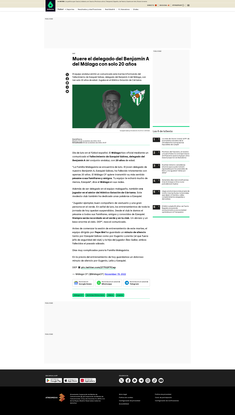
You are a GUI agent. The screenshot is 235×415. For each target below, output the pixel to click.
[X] (67, 76)
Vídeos (110, 295)
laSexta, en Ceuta (87, 1)
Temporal (109, 1)
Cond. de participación (163, 397)
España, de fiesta (119, 1)
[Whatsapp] (134, 382)
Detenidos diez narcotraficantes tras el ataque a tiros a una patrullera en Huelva (175, 182)
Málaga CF (78, 295)
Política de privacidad (163, 394)
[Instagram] (147, 382)
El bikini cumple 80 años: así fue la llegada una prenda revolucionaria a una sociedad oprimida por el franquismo (175, 209)
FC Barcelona (123, 9)
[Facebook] (128, 382)
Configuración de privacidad (129, 401)
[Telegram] (141, 382)
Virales (135, 9)
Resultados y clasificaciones (89, 9)
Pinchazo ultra (100, 1)
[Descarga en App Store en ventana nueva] (71, 382)
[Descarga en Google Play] (54, 382)
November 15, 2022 (115, 274)
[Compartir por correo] (67, 92)
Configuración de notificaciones (167, 401)
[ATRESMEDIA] (56, 399)
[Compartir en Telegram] (67, 88)
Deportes (70, 9)
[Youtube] (161, 382)
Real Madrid (110, 9)
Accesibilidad (124, 404)
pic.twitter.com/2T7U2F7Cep (98, 267)
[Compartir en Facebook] (67, 80)
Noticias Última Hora (95, 295)
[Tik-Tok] (154, 382)
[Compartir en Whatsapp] (67, 84)
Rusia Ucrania (142, 1)
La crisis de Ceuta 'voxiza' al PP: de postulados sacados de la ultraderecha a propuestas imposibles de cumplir (175, 141)
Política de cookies (126, 397)
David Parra (77, 139)
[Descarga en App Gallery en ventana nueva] (88, 382)
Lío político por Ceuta (72, 1)
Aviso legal (123, 394)
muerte (120, 295)
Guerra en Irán (131, 1)
